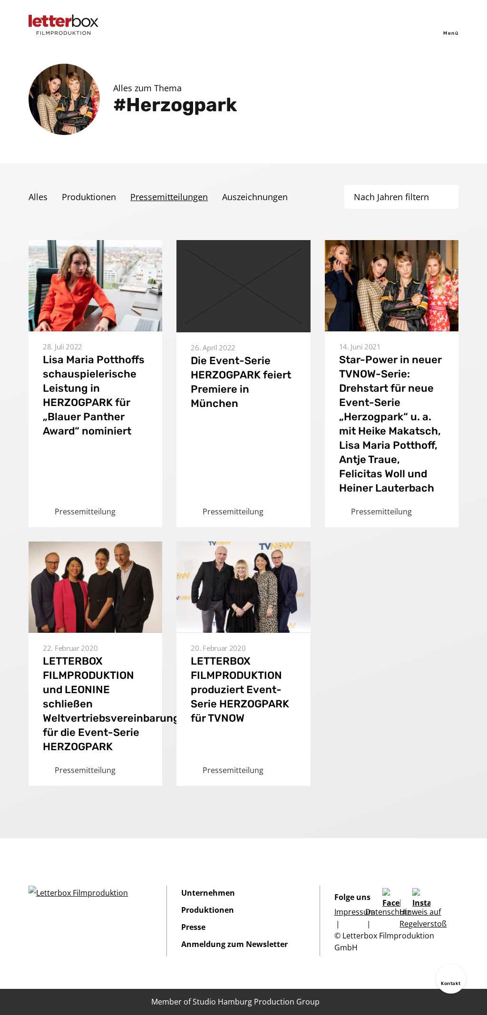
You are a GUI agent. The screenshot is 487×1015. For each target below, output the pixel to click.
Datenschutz (388, 912)
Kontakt (451, 983)
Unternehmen (208, 893)
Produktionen (89, 197)
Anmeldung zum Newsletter (234, 944)
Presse (193, 927)
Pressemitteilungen (169, 197)
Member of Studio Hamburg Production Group (235, 1001)
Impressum (354, 912)
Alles (38, 197)
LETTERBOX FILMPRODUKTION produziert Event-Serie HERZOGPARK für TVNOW (240, 690)
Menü (450, 33)
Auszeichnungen (255, 197)
